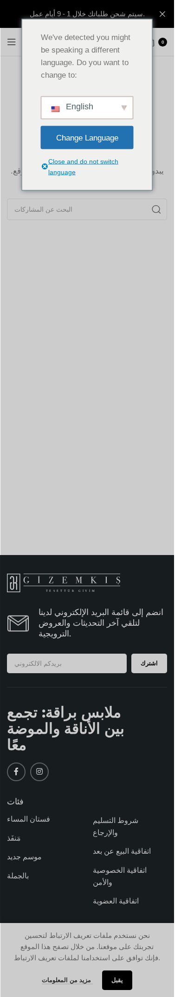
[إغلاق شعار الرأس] (162, 14)
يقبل (117, 980)
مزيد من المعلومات (67, 980)
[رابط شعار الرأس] (87, 14)
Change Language (87, 137)
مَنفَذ (14, 838)
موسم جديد (24, 857)
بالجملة (18, 876)
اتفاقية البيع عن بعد (122, 851)
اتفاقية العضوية (116, 901)
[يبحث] (156, 209)
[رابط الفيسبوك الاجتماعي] (16, 772)
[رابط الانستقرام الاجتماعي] (39, 772)
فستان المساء (28, 819)
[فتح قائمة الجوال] (11, 42)
